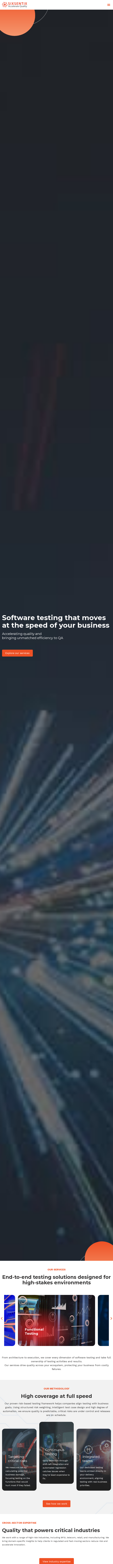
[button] (108, 5)
